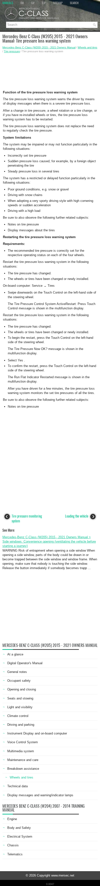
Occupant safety (19, 680)
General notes (17, 672)
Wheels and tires (87, 47)
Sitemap (58, 3)
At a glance (15, 654)
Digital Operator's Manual (24, 663)
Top (44, 3)
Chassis (13, 845)
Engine (12, 819)
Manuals (7, 3)
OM (22, 3)
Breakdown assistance (23, 768)
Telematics (15, 854)
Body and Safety (19, 828)
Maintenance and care (22, 760)
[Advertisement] (50, 70)
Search (74, 3)
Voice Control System (22, 742)
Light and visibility (20, 707)
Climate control (17, 716)
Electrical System (19, 836)
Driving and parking (20, 724)
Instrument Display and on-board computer (37, 733)
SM (32, 3)
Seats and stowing (20, 698)
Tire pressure (12, 51)
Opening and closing (21, 689)
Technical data (17, 786)
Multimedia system (20, 751)
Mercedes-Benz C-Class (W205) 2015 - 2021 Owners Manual (38, 47)
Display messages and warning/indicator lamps (40, 795)
